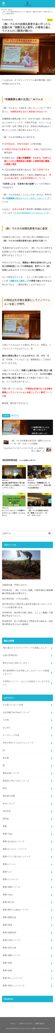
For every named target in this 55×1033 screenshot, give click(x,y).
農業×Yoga (8, 834)
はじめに (7, 727)
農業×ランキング (10, 879)
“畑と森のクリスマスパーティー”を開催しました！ (26, 648)
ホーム (13, 1023)
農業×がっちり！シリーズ (14, 849)
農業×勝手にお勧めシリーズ (15, 910)
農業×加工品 (8, 902)
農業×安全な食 (9, 947)
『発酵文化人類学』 (17, 281)
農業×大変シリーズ (11, 940)
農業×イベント (9, 864)
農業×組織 (7, 970)
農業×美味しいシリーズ (13, 985)
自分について (9, 803)
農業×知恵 (7, 963)
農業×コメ (7, 872)
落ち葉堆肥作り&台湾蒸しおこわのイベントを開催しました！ (26, 672)
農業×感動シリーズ (11, 955)
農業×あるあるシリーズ (13, 841)
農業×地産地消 (9, 932)
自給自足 (7, 811)
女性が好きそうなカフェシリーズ (18, 742)
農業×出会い (8, 894)
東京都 (16, 416)
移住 (5, 788)
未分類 (6, 758)
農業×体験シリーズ (11, 887)
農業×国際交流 (9, 917)
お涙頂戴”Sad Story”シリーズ (16, 712)
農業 (5, 826)
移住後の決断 (9, 796)
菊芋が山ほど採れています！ (16, 663)
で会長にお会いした (26, 198)
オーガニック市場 (11, 735)
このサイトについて (25, 1023)
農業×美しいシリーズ (12, 978)
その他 (6, 720)
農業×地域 (7, 925)
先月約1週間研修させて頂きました (30, 213)
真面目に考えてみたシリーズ (16, 780)
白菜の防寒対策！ (11, 655)
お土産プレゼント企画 (13, 705)
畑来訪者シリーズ (11, 773)
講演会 (7, 416)
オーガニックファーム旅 (26, 1028)
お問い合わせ (39, 1023)
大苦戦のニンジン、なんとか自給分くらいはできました (26, 683)
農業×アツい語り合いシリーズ (16, 856)
